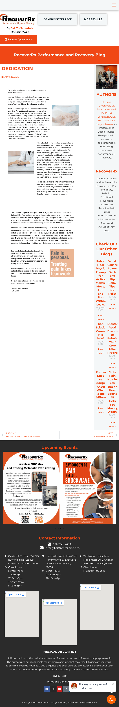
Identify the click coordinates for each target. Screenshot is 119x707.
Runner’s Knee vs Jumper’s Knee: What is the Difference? (104, 385)
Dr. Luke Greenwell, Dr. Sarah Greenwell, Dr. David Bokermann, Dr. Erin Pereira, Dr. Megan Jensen (106, 113)
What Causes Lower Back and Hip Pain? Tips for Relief (112, 277)
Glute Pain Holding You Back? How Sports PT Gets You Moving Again (113, 392)
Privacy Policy (59, 675)
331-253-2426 (20, 32)
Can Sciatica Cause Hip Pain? (101, 331)
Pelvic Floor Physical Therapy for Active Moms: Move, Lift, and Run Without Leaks (102, 283)
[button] (113, 5)
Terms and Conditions (59, 681)
